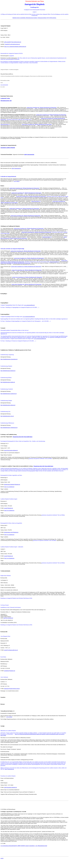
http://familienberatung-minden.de (8, 382)
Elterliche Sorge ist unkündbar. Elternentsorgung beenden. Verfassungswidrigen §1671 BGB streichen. (34, 17)
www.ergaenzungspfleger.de (29, 316)
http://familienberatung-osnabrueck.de (9, 393)
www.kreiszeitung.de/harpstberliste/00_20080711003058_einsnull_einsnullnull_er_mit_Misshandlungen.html (24, 845)
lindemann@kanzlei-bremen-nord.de (12, 688)
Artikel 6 (34, 12)
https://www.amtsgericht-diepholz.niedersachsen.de (15, 46)
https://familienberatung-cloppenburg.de (9, 359)
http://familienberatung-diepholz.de (8, 370)
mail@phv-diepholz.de (8, 617)
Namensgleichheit (4, 124)
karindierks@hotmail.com (9, 670)
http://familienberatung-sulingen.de (8, 405)
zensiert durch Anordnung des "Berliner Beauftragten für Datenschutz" (42, 107)
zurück (2, 858)
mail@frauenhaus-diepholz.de (10, 787)
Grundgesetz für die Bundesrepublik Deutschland (34, 9)
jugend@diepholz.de (8, 508)
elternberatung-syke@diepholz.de (11, 532)
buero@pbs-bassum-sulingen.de (11, 450)
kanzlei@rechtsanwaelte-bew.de (11, 650)
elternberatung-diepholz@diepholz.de (12, 484)
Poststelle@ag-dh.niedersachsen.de (12, 44)
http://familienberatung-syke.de (7, 416)
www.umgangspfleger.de (29, 305)
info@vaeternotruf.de (29, 154)
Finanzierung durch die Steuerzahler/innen (22, 436)
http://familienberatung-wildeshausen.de (9, 427)
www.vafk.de (16, 181)
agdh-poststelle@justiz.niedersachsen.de (12, 42)
